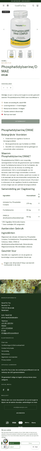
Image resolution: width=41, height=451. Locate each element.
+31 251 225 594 (7, 323)
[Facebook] (3, 390)
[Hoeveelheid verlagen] (4, 88)
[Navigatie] (3, 5)
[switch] (5, 447)
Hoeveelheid (6, 84)
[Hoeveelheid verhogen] (11, 88)
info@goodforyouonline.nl (10, 333)
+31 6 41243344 (7, 328)
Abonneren (20, 413)
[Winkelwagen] (37, 5)
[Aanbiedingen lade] (8, 5)
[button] (3, 29)
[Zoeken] (33, 5)
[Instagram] (8, 390)
